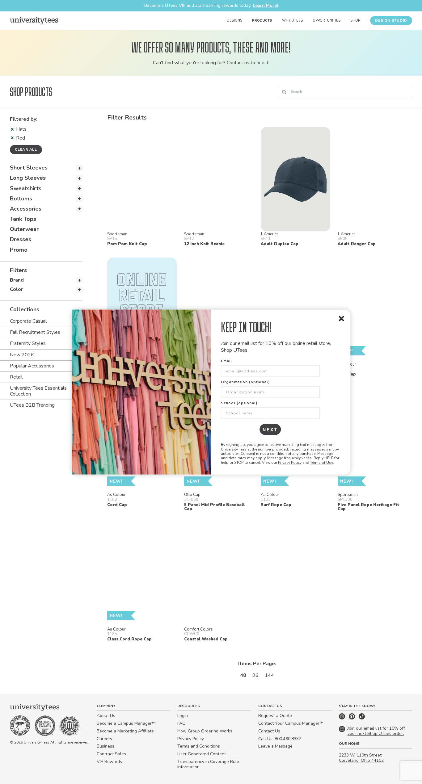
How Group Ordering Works (204, 731)
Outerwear (24, 229)
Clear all (26, 149)
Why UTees (292, 20)
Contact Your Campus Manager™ (290, 723)
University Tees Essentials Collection (38, 391)
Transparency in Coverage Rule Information (208, 764)
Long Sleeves (28, 178)
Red (20, 138)
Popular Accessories (32, 366)
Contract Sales (111, 754)
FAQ (181, 723)
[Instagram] (342, 718)
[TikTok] (362, 718)
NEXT (270, 429)
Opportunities (326, 20)
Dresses (20, 239)
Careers (104, 739)
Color (16, 289)
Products (262, 20)
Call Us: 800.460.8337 (279, 739)
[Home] (34, 20)
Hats (21, 129)
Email (226, 360)
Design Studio (391, 20)
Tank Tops (23, 219)
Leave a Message (275, 746)
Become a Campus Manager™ (126, 723)
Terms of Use (321, 462)
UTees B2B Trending (32, 405)
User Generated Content (201, 754)
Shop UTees (234, 350)
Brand (17, 280)
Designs (234, 20)
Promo (18, 250)
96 (255, 675)
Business (105, 746)
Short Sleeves (29, 167)
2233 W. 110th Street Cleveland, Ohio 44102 (361, 757)
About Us (106, 716)
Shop (355, 20)
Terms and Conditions (198, 746)
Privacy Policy (290, 462)
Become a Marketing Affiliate (125, 731)
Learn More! (265, 5)
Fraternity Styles (28, 343)
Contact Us (269, 731)
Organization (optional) (245, 381)
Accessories (25, 208)
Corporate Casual (28, 321)
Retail (16, 377)
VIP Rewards (109, 762)
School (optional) (239, 402)
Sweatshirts (25, 188)
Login (182, 716)
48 (243, 675)
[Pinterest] (352, 718)
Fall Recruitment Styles (35, 332)
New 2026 (22, 354)
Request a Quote (275, 716)
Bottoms (21, 198)
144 (269, 675)
